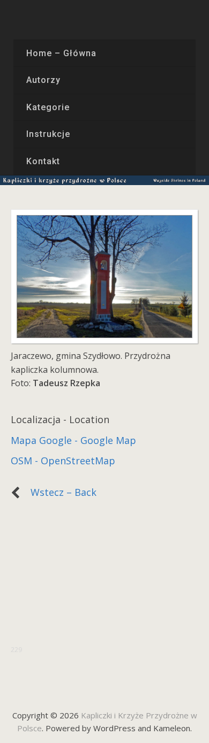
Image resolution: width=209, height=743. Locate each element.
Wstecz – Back (58, 492)
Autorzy (43, 80)
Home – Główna (61, 53)
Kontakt (43, 161)
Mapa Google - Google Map (73, 440)
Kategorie (48, 107)
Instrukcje (48, 134)
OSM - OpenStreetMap (63, 460)
